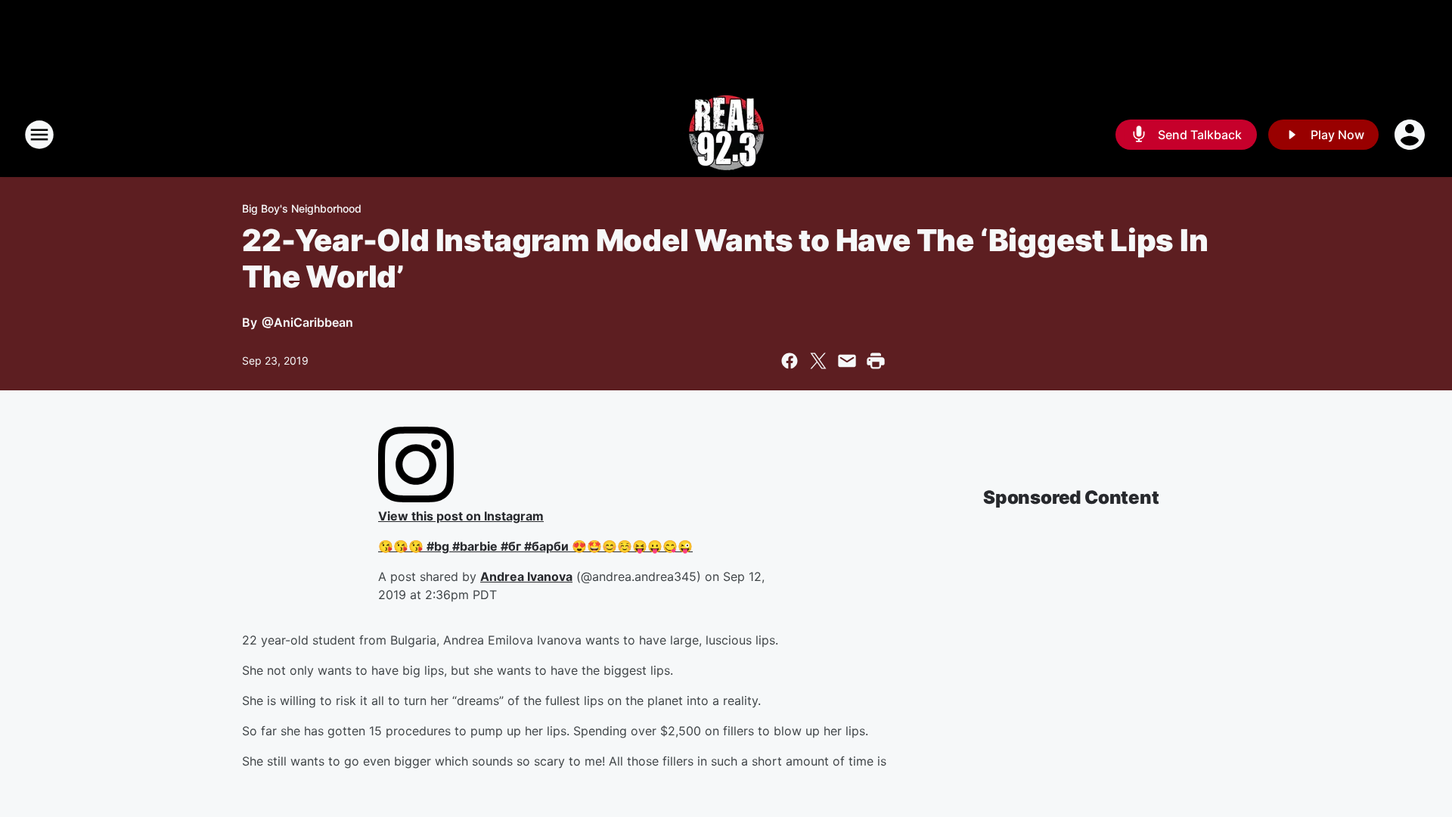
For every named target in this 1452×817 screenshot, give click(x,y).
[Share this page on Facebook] (789, 360)
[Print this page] (875, 360)
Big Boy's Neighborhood (301, 208)
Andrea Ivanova (526, 576)
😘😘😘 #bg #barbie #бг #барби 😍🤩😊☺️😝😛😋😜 (535, 546)
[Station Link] (726, 134)
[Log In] (1411, 135)
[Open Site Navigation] (39, 135)
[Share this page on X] (818, 360)
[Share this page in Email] (847, 360)
